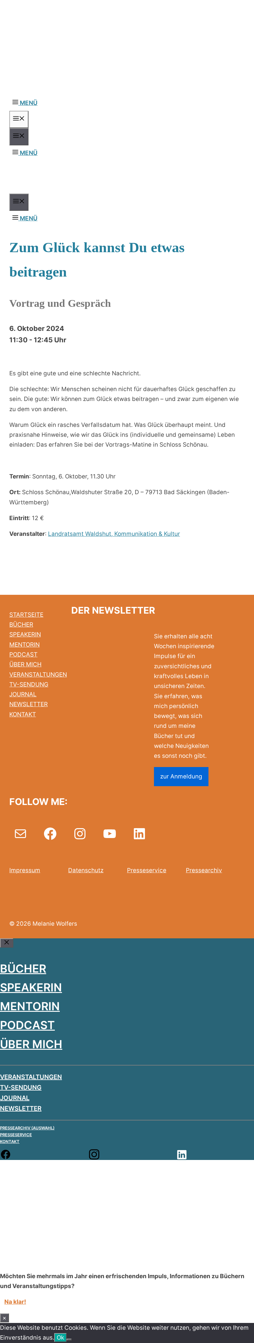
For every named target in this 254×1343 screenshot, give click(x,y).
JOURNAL (23, 694)
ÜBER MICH (25, 664)
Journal (14, 1098)
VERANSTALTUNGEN (38, 674)
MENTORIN (24, 644)
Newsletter (21, 1108)
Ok (60, 1337)
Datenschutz (85, 870)
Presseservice (146, 870)
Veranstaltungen (31, 1077)
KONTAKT (22, 714)
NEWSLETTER (28, 704)
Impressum (24, 870)
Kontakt (10, 1141)
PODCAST (23, 654)
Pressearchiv (204, 870)
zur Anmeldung (181, 776)
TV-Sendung (21, 1087)
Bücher (23, 968)
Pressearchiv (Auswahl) (27, 1127)
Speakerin (31, 987)
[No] (69, 1340)
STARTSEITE (26, 614)
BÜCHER (21, 624)
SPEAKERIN (25, 634)
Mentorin (30, 1006)
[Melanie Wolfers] (87, 188)
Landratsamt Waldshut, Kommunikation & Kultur (114, 533)
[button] (25, 102)
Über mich (31, 1044)
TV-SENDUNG (28, 684)
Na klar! (15, 1301)
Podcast (27, 1025)
